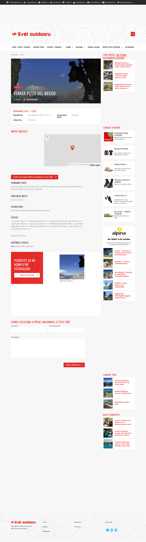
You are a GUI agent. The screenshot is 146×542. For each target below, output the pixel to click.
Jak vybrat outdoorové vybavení (115, 56)
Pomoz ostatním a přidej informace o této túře (33, 177)
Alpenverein (46, 531)
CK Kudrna (77, 527)
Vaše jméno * (15, 326)
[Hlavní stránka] (30, 34)
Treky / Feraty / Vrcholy (21, 47)
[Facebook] (107, 530)
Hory (22, 55)
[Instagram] (112, 530)
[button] (72, 148)
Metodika (79, 47)
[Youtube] (116, 530)
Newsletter (77, 522)
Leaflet (70, 164)
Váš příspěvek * (15, 337)
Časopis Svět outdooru (111, 47)
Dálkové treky (38, 47)
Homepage (14, 55)
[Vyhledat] (133, 34)
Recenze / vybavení (54, 47)
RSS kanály (109, 522)
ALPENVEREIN (129, 47)
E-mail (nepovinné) (54, 326)
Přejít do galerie (27, 275)
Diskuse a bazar (94, 47)
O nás (44, 522)
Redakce (45, 527)
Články (68, 47)
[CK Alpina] (119, 237)
